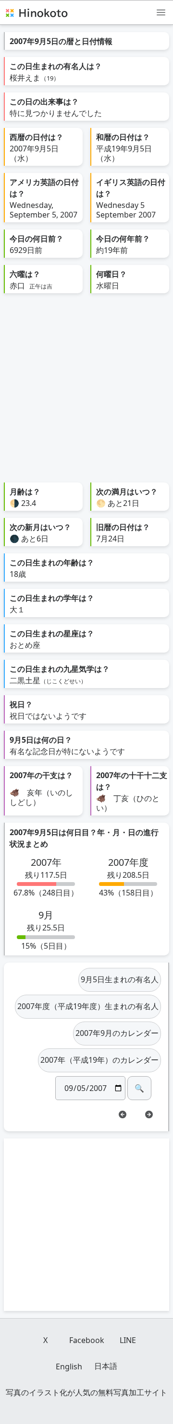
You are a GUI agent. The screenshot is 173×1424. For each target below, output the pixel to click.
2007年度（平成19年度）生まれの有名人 (88, 1006)
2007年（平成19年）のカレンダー (99, 1060)
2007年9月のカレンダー (117, 1033)
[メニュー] (161, 12)
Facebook (86, 1340)
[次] (149, 1114)
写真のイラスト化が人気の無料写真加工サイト (86, 1392)
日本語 (105, 1366)
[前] (123, 1114)
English (69, 1366)
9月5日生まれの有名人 (120, 979)
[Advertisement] (86, 391)
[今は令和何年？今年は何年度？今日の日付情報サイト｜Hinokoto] (36, 12)
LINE (128, 1340)
